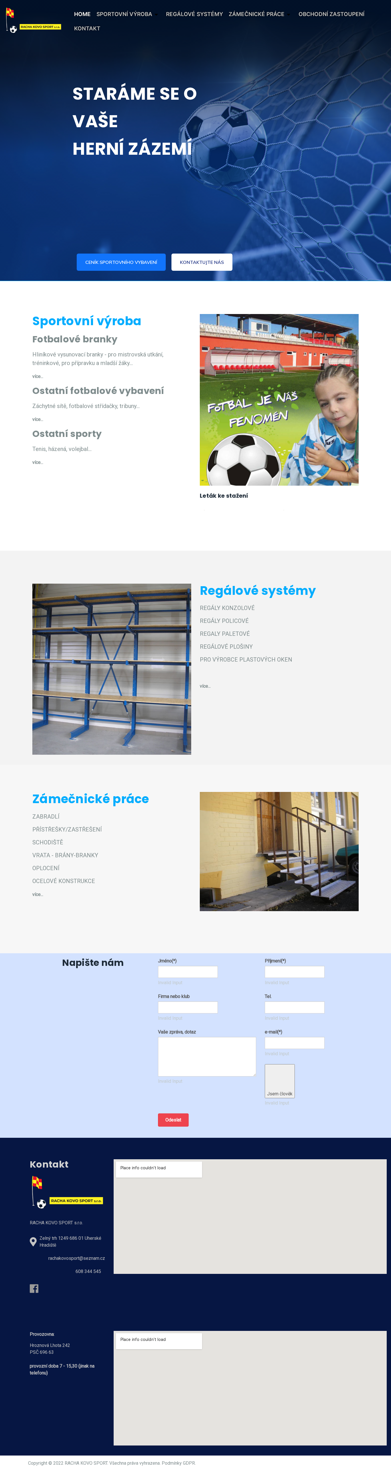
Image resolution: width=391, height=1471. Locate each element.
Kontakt (87, 28)
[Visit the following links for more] (34, 1288)
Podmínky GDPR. (179, 1463)
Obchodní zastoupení (331, 14)
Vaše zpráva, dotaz (177, 1032)
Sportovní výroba (124, 14)
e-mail (273, 1032)
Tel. (268, 996)
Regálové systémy (194, 14)
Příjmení (275, 961)
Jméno (167, 961)
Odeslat (173, 1120)
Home (82, 14)
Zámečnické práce (257, 14)
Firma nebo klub (174, 996)
